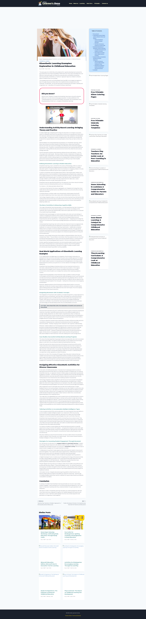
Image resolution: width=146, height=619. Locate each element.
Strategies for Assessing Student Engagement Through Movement (99, 67)
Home (70, 3)
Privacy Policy (68, 615)
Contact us (105, 3)
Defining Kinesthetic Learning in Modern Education (99, 41)
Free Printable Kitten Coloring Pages (97, 94)
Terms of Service (77, 615)
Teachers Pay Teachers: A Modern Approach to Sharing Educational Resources (49, 503)
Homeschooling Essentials (97, 182)
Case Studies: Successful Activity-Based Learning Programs (99, 54)
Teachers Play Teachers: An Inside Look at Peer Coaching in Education (98, 156)
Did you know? (96, 33)
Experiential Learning (44, 61)
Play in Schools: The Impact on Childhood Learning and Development (73, 592)
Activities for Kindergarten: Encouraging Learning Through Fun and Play (73, 564)
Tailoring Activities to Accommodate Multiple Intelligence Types (99, 63)
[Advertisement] (73, 16)
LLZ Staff (42, 68)
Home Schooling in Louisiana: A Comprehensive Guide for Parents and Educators (98, 189)
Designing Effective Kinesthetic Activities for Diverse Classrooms (99, 58)
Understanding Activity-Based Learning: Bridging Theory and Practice (99, 37)
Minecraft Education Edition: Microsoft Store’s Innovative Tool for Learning (49, 564)
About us (75, 3)
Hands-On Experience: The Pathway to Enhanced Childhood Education (49, 592)
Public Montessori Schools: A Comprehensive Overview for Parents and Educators (74, 503)
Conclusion (95, 69)
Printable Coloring (95, 118)
